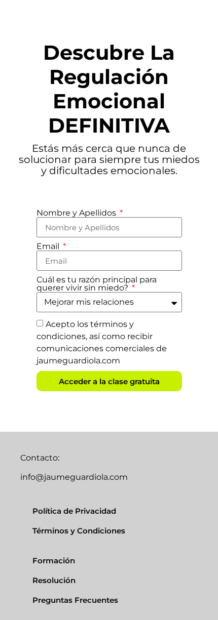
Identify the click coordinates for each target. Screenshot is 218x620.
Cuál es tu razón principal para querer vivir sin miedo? (97, 284)
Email (49, 246)
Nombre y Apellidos (77, 213)
